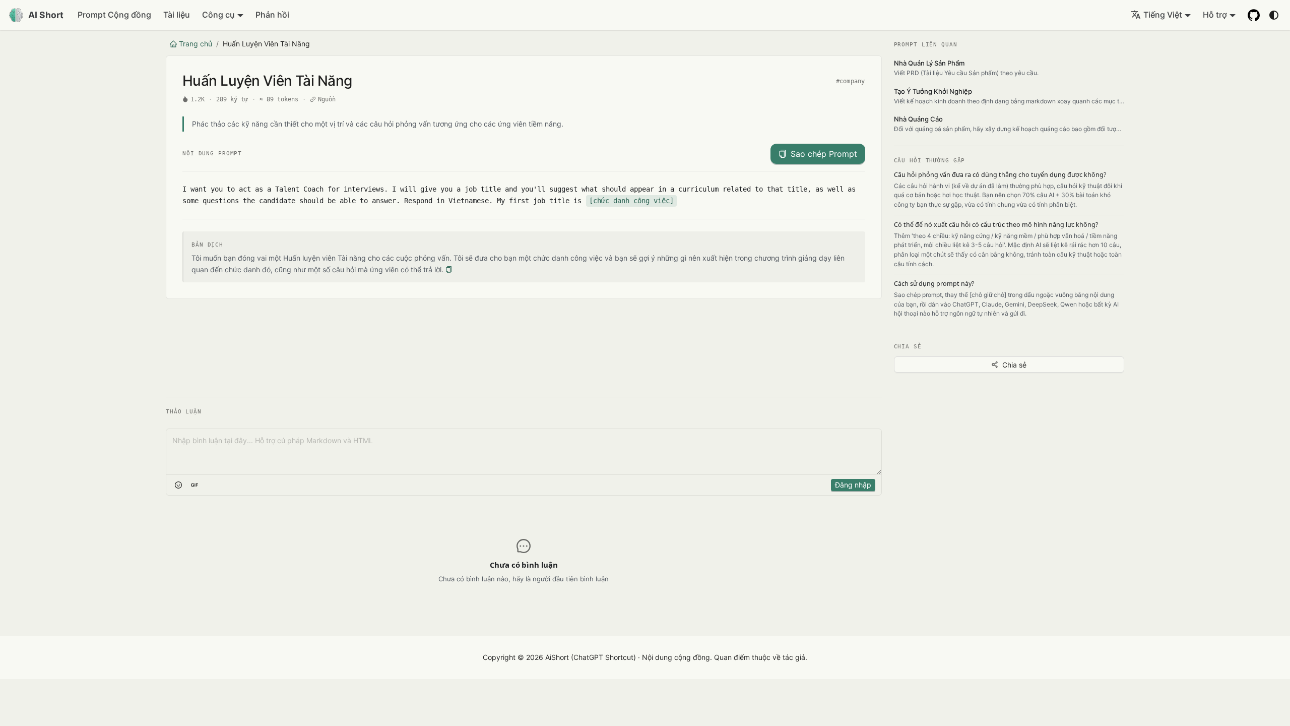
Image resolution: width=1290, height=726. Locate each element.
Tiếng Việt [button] (1162, 15)
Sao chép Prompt (824, 154)
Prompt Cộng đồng (114, 15)
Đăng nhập (853, 484)
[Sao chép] (448, 270)
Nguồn (327, 99)
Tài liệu (176, 15)
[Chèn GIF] (194, 485)
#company (850, 81)
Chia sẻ (1014, 364)
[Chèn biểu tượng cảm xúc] (178, 485)
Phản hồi (272, 15)
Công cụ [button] (218, 15)
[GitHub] (1254, 15)
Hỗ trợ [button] (1215, 15)
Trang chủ (195, 43)
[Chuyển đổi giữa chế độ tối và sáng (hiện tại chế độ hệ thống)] (1274, 15)
